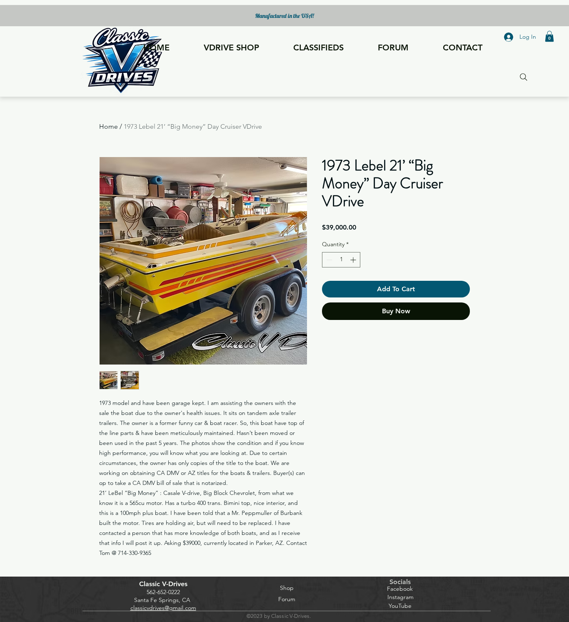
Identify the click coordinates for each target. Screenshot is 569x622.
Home (108, 126)
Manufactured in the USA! (284, 16)
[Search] (523, 77)
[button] (549, 36)
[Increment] (354, 259)
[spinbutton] (341, 259)
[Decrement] (328, 259)
